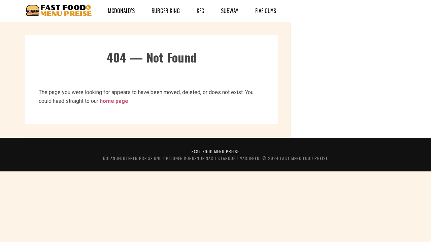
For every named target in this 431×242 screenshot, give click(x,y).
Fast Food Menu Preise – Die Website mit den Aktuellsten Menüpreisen (59, 11)
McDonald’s (121, 11)
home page (114, 101)
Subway (229, 11)
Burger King (166, 11)
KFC (200, 11)
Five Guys (265, 11)
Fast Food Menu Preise (215, 151)
